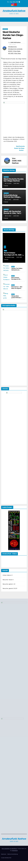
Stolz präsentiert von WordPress (9, 848)
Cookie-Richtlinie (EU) (6, 857)
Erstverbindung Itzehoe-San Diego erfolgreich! (12, 197)
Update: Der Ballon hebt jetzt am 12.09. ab (16, 270)
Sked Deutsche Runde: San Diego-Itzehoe (19, 148)
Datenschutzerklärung (12, 854)
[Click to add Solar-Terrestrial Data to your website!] (14, 530)
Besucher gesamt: (8, 588)
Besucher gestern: (8, 584)
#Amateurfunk (12, 46)
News (5, 250)
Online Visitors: (7, 575)
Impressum (3, 854)
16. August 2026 (9, 257)
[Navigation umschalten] (25, 19)
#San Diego (17, 53)
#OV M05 (11, 53)
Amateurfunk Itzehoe (14, 10)
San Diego (5, 29)
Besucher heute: (8, 579)
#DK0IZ (10, 51)
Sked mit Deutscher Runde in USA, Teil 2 (12, 212)
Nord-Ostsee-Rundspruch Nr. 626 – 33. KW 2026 (13, 255)
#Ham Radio (16, 51)
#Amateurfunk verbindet (15, 49)
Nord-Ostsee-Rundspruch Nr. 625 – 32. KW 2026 (16, 279)
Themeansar (15, 850)
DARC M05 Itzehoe (16, 42)
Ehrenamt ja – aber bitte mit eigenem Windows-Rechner (16, 288)
